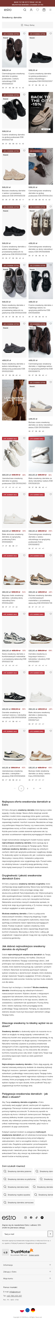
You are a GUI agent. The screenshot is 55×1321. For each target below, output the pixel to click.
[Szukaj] (25, 10)
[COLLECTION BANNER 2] (41, 112)
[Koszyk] (44, 10)
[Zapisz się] (50, 1234)
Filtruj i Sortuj (29, 25)
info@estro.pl (14, 1291)
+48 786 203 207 (14, 1295)
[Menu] (50, 10)
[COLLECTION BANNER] (14, 400)
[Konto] (31, 10)
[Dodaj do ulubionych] (24, 33)
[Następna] (40, 788)
